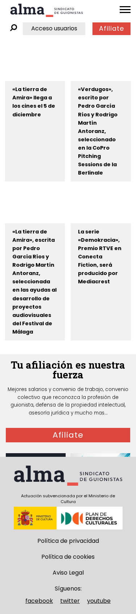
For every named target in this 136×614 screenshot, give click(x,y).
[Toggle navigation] (125, 9)
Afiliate (111, 28)
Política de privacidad (68, 541)
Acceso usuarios (54, 28)
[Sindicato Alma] (46, 10)
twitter (70, 601)
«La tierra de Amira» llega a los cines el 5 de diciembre (33, 102)
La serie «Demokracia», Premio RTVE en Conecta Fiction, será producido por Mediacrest (99, 256)
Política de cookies (68, 557)
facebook (39, 601)
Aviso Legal (68, 572)
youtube (99, 601)
